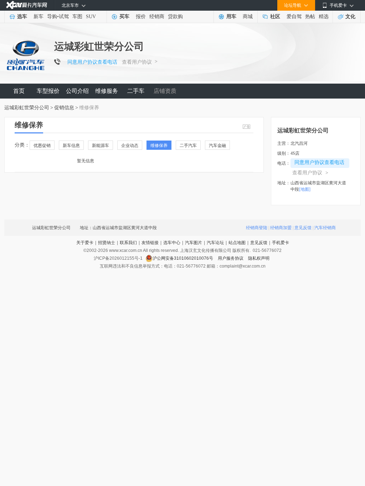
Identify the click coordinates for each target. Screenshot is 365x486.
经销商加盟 (281, 227)
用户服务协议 (231, 258)
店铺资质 (165, 91)
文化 (350, 16)
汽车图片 (193, 242)
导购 (52, 16)
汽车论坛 (215, 242)
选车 (22, 16)
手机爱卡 (280, 242)
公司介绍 (77, 91)
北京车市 (70, 5)
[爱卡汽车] (26, 5)
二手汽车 (188, 145)
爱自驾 (294, 16)
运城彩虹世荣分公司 (26, 107)
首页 (19, 91)
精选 (324, 16)
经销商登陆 (256, 227)
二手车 (135, 91)
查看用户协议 (137, 62)
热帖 (310, 16)
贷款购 (175, 16)
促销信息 (64, 107)
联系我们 (128, 242)
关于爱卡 (84, 242)
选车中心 (171, 242)
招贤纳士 (106, 242)
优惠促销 (42, 145)
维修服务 (106, 91)
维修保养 (159, 145)
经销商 (156, 16)
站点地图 (237, 242)
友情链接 (150, 242)
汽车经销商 (325, 227)
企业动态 (129, 145)
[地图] (304, 189)
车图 (77, 16)
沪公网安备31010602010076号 (183, 258)
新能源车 (100, 145)
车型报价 (48, 91)
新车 (38, 16)
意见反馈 (303, 227)
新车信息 (71, 145)
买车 (124, 16)
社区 (275, 16)
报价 (141, 16)
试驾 (64, 16)
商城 (248, 16)
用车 (231, 16)
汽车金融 (217, 145)
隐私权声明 (258, 258)
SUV (91, 16)
